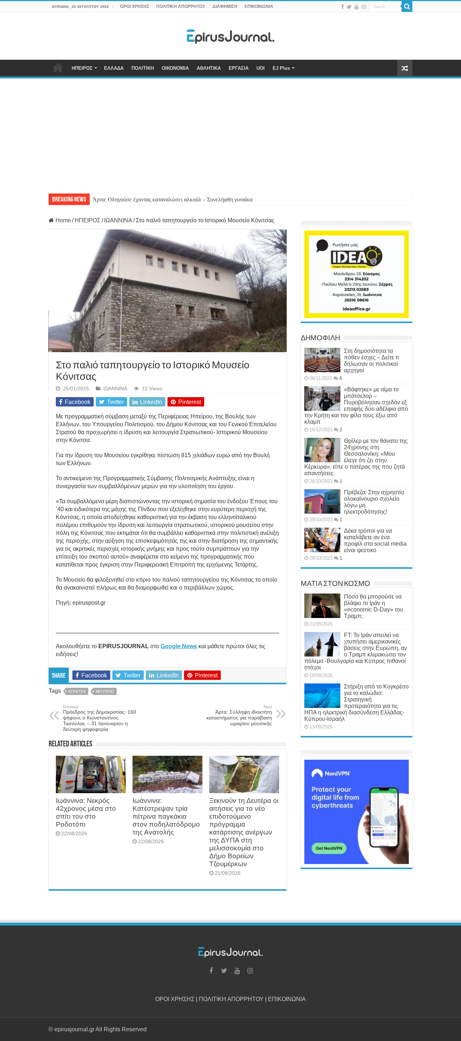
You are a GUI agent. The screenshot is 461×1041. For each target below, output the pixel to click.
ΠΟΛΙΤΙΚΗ (142, 68)
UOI (260, 68)
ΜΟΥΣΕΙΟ (105, 691)
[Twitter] (349, 7)
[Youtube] (356, 7)
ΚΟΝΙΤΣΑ (77, 691)
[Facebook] (342, 7)
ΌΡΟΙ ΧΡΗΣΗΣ (134, 6)
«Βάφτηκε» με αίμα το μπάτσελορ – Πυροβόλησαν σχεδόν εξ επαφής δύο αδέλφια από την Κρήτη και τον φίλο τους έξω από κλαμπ (356, 405)
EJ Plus (281, 68)
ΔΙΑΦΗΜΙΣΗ (224, 6)
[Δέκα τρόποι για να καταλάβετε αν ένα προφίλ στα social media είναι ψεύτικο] (322, 540)
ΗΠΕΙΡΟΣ (82, 68)
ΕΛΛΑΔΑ (114, 68)
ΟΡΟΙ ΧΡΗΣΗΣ (174, 999)
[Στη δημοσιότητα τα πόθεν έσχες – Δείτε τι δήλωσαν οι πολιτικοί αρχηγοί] (322, 360)
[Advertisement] (230, 132)
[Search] (407, 6)
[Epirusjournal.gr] (230, 34)
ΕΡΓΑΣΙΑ (239, 68)
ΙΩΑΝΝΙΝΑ (118, 220)
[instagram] (364, 7)
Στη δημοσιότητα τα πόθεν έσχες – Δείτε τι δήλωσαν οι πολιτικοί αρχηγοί (371, 360)
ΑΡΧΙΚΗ (58, 67)
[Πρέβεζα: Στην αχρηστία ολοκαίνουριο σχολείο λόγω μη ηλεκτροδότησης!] (322, 501)
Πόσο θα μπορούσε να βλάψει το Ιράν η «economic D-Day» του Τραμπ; (373, 606)
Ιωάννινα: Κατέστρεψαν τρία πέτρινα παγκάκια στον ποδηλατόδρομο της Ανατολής (166, 816)
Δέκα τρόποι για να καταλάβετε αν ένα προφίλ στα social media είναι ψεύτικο (375, 540)
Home (62, 220)
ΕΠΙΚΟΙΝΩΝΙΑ (259, 6)
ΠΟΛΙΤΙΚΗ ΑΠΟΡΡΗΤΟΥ (180, 6)
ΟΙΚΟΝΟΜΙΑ (175, 68)
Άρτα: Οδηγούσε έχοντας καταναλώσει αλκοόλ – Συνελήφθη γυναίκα (172, 199)
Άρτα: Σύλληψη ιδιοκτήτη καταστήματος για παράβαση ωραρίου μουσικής (239, 715)
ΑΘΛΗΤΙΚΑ (209, 68)
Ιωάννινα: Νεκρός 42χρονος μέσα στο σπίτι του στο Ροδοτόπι (86, 812)
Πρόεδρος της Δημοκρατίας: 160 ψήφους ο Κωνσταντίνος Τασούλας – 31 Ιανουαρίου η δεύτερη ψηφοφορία (99, 718)
